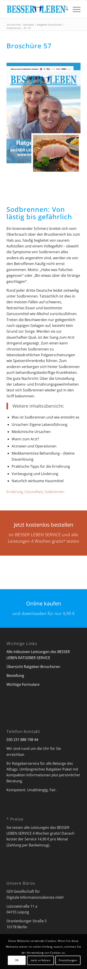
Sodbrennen (54, 491)
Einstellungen (68, 960)
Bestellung (15, 675)
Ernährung (14, 491)
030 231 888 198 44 (22, 739)
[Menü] (74, 9)
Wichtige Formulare (22, 684)
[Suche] (64, 9)
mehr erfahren (41, 960)
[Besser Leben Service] (36, 9)
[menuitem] (64, 9)
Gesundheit (33, 491)
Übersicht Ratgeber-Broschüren (33, 666)
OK (17, 960)
